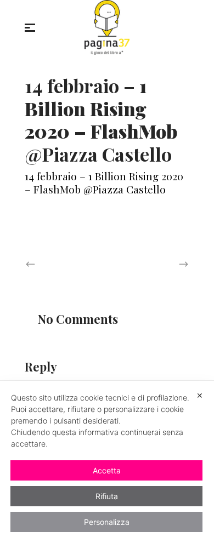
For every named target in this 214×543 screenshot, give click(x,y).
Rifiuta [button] (106, 496)
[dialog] (107, 462)
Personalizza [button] (106, 522)
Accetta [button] (107, 470)
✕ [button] (199, 395)
